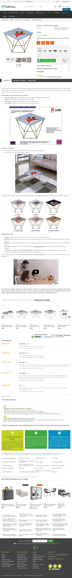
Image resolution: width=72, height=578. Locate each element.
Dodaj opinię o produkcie (9, 399)
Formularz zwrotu (6, 566)
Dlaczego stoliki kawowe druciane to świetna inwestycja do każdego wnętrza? (59, 520)
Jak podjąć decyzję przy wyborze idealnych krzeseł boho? (58, 529)
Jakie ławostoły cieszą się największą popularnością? (25, 530)
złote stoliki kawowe (44, 454)
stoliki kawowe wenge (51, 453)
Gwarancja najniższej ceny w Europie (47, 68)
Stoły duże (54, 471)
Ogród (22, 12)
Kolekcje (64, 12)
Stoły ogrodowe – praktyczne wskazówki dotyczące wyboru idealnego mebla (10, 525)
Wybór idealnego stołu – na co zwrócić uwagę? (26, 520)
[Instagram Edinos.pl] (55, 566)
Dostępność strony (22, 568)
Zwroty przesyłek (21, 561)
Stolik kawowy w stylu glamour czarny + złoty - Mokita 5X (32, 348)
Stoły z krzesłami (40, 468)
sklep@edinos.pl (29, 1)
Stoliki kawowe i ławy (40, 458)
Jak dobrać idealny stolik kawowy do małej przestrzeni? (10, 516)
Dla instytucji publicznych (8, 564)
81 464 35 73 (55, 554)
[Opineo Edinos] (54, 569)
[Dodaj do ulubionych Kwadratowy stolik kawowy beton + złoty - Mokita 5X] (58, 60)
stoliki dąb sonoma (60, 453)
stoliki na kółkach (19, 454)
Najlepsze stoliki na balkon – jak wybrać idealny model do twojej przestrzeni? (43, 529)
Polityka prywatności (22, 558)
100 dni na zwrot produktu (44, 65)
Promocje (57, 12)
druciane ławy (35, 453)
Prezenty (11, 16)
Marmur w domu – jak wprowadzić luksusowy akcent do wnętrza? (43, 534)
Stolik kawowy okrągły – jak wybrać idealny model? (42, 516)
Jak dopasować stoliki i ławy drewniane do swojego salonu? (59, 535)
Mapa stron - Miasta (38, 564)
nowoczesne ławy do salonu (8, 454)
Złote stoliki (55, 458)
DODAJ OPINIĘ (59, 76)
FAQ (34, 563)
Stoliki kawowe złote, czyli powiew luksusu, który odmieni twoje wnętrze (26, 515)
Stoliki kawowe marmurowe (9, 462)
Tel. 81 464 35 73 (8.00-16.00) (18, 1)
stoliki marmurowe (27, 454)
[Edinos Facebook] (50, 566)
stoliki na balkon (36, 454)
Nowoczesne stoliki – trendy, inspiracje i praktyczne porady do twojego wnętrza (59, 515)
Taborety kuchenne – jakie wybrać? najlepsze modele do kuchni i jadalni (43, 525)
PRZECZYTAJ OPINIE (51, 76)
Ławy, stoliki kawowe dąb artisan (26, 471)
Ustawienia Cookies (22, 559)
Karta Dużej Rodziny (22, 564)
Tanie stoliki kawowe (7, 465)
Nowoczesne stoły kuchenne (42, 465)
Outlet (4, 16)
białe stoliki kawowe (17, 453)
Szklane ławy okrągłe (24, 458)
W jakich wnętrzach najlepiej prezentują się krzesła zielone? (10, 535)
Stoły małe (21, 468)
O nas (3, 1)
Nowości (49, 12)
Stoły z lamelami (39, 462)
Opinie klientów (21, 566)
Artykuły (35, 554)
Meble (5, 12)
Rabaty (35, 561)
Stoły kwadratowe (56, 468)
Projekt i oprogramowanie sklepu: (33, 575)
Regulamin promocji (38, 559)
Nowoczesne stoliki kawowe (9, 458)
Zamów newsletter (25, 541)
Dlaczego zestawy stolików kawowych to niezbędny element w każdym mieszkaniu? (10, 520)
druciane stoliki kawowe (39, 246)
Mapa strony (36, 568)
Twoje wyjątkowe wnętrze (21, 410)
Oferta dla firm (5, 563)
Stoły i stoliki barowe (7, 471)
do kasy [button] (66, 9)
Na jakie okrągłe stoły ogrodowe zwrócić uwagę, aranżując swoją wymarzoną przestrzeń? (59, 525)
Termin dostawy (21, 556)
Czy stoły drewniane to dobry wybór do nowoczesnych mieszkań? (26, 525)
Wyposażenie (40, 12)
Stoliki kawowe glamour (8, 468)
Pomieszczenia (13, 12)
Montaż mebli (40, 71)
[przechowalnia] (56, 6)
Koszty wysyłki (21, 554)
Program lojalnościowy (39, 556)
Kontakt (8, 1)
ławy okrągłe (42, 453)
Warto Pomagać (6, 559)
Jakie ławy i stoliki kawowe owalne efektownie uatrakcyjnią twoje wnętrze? (10, 529)
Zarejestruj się (66, 1)
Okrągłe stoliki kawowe (57, 462)
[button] (40, 7)
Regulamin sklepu (37, 558)
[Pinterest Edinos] (60, 566)
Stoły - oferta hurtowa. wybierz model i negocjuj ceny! (26, 465)
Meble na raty (20, 563)
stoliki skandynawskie (27, 453)
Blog (3, 554)
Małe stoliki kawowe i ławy (58, 465)
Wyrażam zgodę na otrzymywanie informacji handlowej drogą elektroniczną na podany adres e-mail (37, 543)
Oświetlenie (29, 12)
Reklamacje (36, 566)
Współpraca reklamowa (8, 561)
